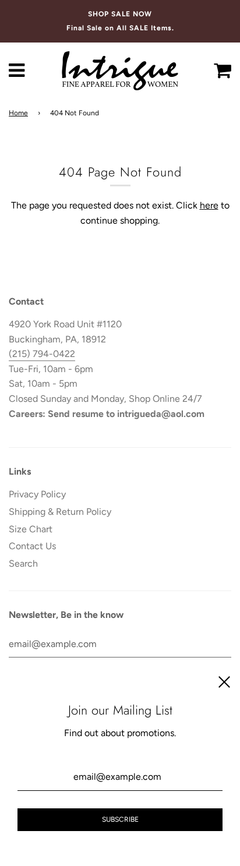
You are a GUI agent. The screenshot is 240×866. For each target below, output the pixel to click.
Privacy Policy (37, 494)
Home (18, 113)
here (209, 205)
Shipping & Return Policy (60, 511)
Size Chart (30, 529)
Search (23, 563)
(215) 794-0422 (42, 353)
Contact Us (32, 546)
